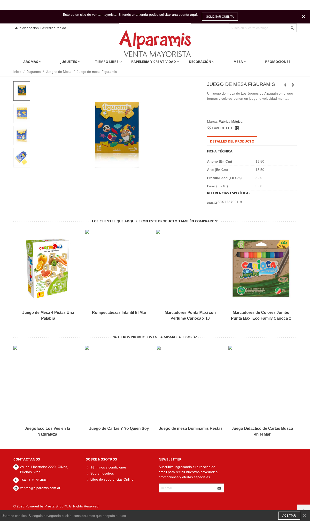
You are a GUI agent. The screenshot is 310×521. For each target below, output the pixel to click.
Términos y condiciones (108, 467)
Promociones (277, 61)
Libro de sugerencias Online (111, 479)
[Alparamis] (155, 44)
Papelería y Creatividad (153, 61)
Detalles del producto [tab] (232, 141)
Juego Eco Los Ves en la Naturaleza (47, 431)
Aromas (30, 61)
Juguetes (68, 61)
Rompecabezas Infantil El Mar (119, 312)
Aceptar (289, 515)
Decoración (200, 61)
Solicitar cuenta (220, 16)
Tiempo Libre (106, 61)
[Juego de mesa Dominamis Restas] (285, 85)
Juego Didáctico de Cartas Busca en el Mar (262, 431)
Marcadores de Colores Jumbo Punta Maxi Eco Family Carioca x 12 (261, 318)
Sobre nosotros (102, 473)
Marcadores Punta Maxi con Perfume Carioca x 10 (190, 315)
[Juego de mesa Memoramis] (293, 85)
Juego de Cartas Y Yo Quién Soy (119, 428)
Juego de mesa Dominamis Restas (191, 428)
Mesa (238, 61)
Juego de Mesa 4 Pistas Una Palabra (48, 315)
